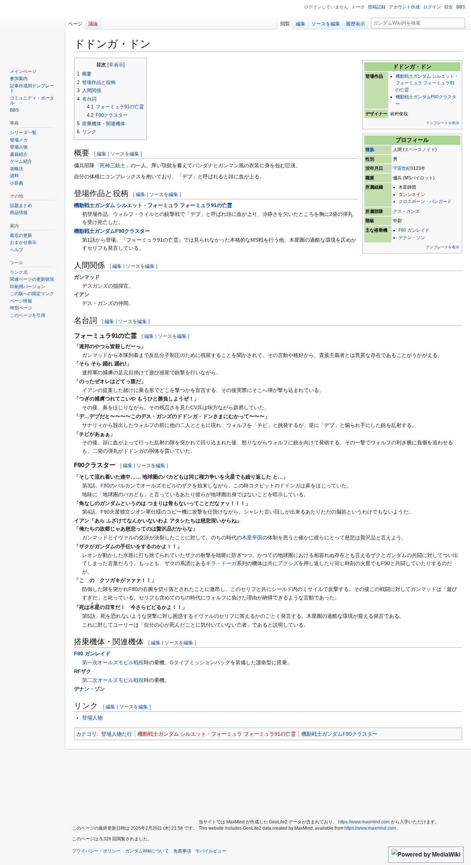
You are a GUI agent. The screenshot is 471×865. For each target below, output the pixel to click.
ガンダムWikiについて (147, 851)
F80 (105, 485)
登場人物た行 (116, 734)
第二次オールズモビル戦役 (113, 680)
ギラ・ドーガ (221, 563)
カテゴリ (86, 734)
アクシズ (288, 563)
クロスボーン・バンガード (425, 201)
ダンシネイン (412, 194)
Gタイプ (179, 662)
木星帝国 (252, 537)
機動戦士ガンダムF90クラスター (112, 231)
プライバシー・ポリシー (96, 851)
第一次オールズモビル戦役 (113, 662)
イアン (81, 294)
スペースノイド (419, 149)
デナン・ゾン (412, 237)
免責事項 (182, 851)
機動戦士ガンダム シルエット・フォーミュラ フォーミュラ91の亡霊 (427, 83)
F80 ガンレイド (414, 230)
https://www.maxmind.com (364, 821)
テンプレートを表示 (442, 123)
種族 (369, 149)
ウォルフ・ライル (133, 214)
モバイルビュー (210, 851)
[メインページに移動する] (32, 29)
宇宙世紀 (402, 168)
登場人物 (92, 718)
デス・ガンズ (406, 211)
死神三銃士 (112, 165)
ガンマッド (87, 277)
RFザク (82, 671)
